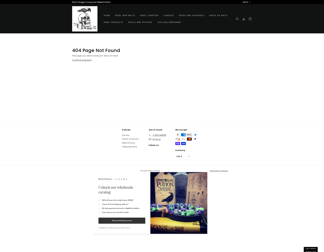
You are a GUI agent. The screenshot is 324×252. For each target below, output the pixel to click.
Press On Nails (218, 15)
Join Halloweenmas (169, 22)
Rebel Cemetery (149, 15)
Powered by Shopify (219, 171)
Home (107, 15)
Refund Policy (128, 143)
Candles (169, 15)
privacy (125, 135)
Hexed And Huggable (191, 15)
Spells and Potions (140, 22)
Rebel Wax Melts (125, 15)
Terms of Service (130, 139)
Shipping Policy (129, 146)
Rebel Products (113, 22)
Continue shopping (82, 60)
